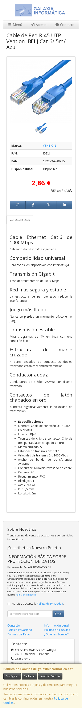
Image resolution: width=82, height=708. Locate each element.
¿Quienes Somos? (56, 634)
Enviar (58, 613)
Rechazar (29, 676)
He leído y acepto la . (38, 603)
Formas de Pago (18, 634)
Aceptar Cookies (50, 676)
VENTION (49, 145)
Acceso (40, 24)
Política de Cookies (57, 630)
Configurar (12, 676)
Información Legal (56, 625)
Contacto (66, 24)
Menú (17, 24)
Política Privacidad (19, 630)
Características (20, 220)
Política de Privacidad (26, 594)
